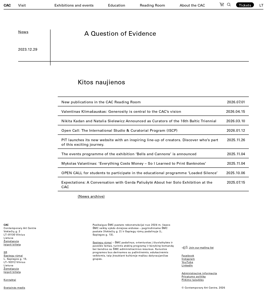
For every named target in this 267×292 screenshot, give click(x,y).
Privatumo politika (194, 276)
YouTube (187, 262)
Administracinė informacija (199, 273)
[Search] (229, 5)
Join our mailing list (201, 247)
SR (5, 252)
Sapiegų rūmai (13, 255)
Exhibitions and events (74, 5)
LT (261, 5)
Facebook (188, 255)
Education (116, 5)
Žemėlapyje (11, 241)
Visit (22, 5)
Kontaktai (10, 279)
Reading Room (152, 5)
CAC (7, 5)
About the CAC (192, 5)
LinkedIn (187, 265)
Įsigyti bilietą (12, 244)
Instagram (188, 258)
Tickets (245, 5)
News (23, 32)
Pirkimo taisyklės (193, 279)
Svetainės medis (14, 287)
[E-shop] (222, 5)
